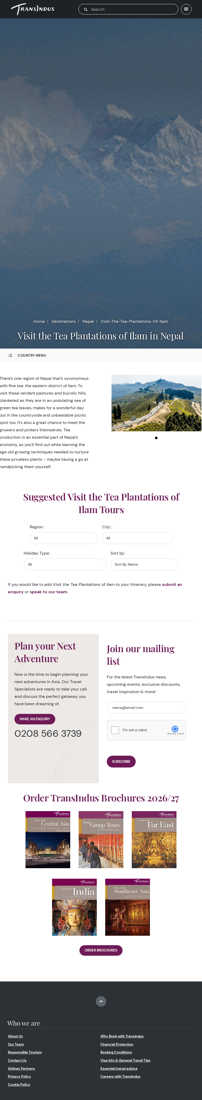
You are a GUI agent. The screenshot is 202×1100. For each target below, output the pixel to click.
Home (39, 321)
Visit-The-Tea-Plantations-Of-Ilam (134, 321)
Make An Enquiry (35, 719)
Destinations (64, 321)
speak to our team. (49, 592)
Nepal (88, 321)
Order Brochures (101, 950)
